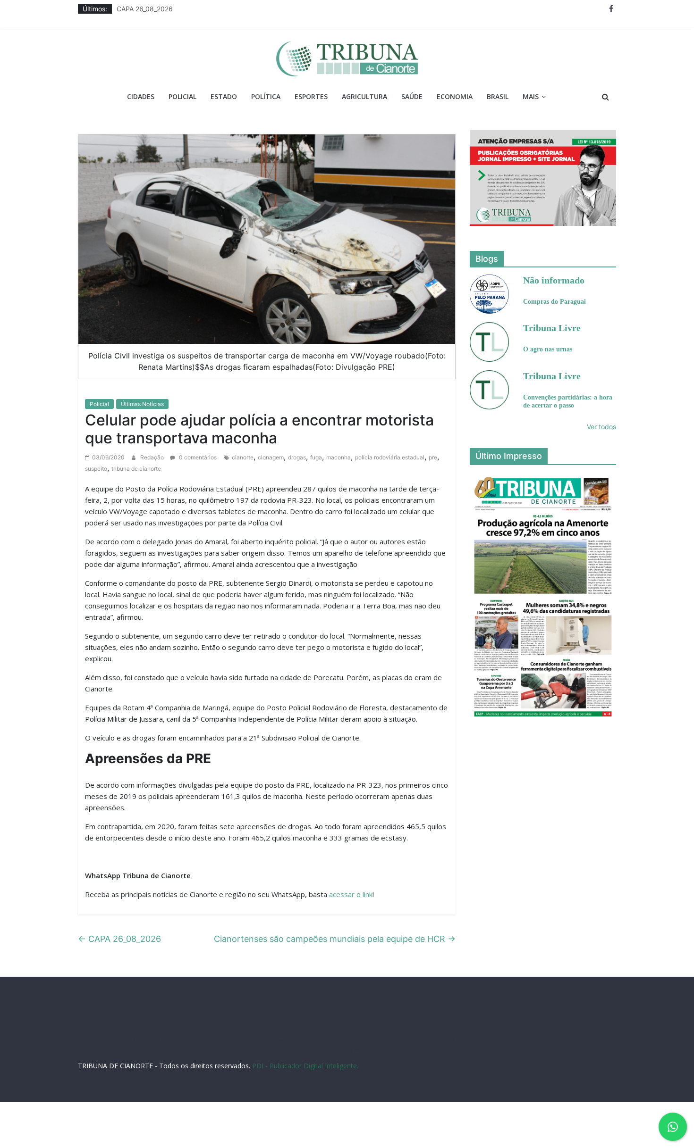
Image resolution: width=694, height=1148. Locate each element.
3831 (173, 1040)
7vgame (306, 1040)
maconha (338, 457)
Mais (531, 96)
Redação (152, 457)
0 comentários (197, 457)
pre (433, 457)
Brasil (497, 96)
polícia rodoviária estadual (389, 457)
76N (250, 1040)
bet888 (365, 1040)
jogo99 (282, 1040)
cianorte (243, 457)
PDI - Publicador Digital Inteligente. (305, 1065)
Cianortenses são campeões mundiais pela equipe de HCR (335, 939)
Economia (455, 96)
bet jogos (391, 1040)
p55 (523, 1040)
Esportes (311, 96)
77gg (327, 1040)
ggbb (332, 1049)
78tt (264, 1040)
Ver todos (601, 427)
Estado (224, 96)
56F (144, 1040)
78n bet (579, 1040)
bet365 (475, 1040)
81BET (232, 1040)
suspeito (96, 468)
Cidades (140, 96)
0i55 (559, 1040)
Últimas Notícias (142, 404)
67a (494, 1040)
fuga (316, 457)
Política (265, 96)
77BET (192, 1040)
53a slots (355, 1049)
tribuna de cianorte (136, 468)
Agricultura (364, 96)
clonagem (271, 457)
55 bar (541, 1040)
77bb (600, 1040)
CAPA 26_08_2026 (145, 9)
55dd (345, 1040)
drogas (297, 457)
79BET (212, 1040)
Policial (182, 96)
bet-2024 (420, 1040)
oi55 (509, 1040)
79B (157, 1040)
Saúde (412, 96)
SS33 (129, 1040)
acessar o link (350, 894)
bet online (449, 1040)
